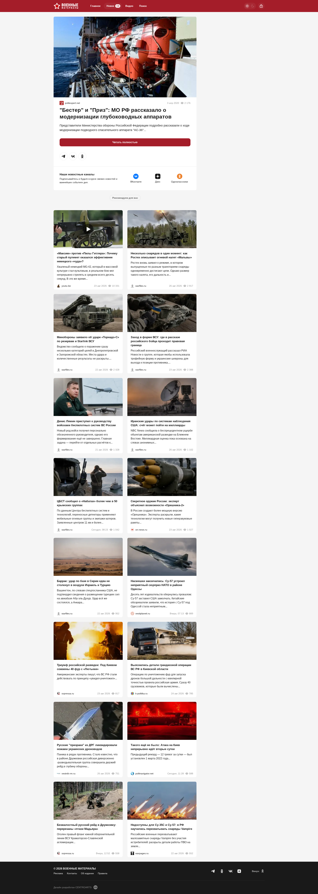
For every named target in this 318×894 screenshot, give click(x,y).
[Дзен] (239, 871)
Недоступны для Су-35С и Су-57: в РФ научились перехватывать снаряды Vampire (161, 826)
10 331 (115, 285)
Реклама (58, 873)
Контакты (72, 873)
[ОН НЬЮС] (132, 529)
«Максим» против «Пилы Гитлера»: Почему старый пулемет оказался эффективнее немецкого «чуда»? (87, 257)
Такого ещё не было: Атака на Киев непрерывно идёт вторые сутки (155, 746)
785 (191, 693)
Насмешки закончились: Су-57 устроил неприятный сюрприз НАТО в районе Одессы (158, 585)
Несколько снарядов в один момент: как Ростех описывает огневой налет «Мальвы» (161, 255)
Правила (102, 873)
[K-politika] (132, 693)
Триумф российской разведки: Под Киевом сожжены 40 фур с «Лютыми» (87, 667)
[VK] (230, 871)
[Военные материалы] (66, 6)
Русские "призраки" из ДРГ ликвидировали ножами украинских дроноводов (87, 746)
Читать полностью (125, 142)
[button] (64, 156)
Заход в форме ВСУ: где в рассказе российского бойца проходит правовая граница (158, 341)
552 (191, 853)
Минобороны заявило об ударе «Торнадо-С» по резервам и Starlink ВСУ (88, 339)
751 (117, 773)
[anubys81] (59, 286)
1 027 (190, 529)
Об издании (87, 873)
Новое (113, 5)
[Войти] (261, 6)
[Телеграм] (213, 871)
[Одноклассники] (222, 871)
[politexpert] (61, 103)
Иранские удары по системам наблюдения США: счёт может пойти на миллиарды (160, 423)
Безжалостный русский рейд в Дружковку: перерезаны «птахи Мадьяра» (86, 826)
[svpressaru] (59, 693)
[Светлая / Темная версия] (250, 6)
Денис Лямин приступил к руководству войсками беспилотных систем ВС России (86, 423)
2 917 (190, 285)
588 (191, 773)
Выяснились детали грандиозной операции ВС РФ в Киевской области (161, 667)
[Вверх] (258, 871)
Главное (95, 5)
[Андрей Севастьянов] (132, 286)
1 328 (116, 449)
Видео (129, 5)
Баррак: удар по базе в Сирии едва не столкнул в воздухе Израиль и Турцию (84, 583)
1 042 (116, 529)
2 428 (116, 369)
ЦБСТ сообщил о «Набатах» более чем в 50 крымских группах (87, 503)
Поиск (143, 5)
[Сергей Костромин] (59, 370)
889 (191, 613)
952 (117, 613)
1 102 (190, 449)
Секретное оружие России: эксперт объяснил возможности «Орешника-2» (157, 503)
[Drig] (59, 773)
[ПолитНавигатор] (132, 773)
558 (117, 853)
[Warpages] (132, 853)
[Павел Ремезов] (132, 370)
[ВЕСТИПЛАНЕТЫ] (132, 613)
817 (117, 693)
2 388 (190, 369)
